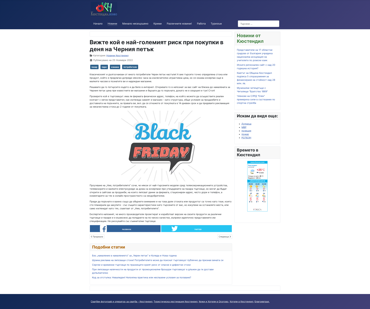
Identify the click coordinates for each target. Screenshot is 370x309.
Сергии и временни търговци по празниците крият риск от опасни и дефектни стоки (141, 264)
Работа (201, 23)
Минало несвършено (135, 23)
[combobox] (258, 23)
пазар (94, 67)
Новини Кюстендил (117, 55)
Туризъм (216, 23)
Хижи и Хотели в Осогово (213, 301)
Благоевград (262, 301)
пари (104, 67)
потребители (130, 67)
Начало (98, 23)
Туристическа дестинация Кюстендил (175, 301)
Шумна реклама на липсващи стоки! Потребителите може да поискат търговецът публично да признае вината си (157, 260)
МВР (244, 127)
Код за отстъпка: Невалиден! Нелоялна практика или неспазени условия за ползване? (141, 277)
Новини (112, 23)
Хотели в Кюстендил (241, 301)
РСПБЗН (246, 137)
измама (115, 67)
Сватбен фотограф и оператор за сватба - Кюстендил (121, 301)
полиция (246, 130)
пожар (245, 134)
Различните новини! (179, 23)
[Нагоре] (365, 304)
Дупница (246, 123)
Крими (157, 23)
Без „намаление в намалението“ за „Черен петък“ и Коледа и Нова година (134, 255)
